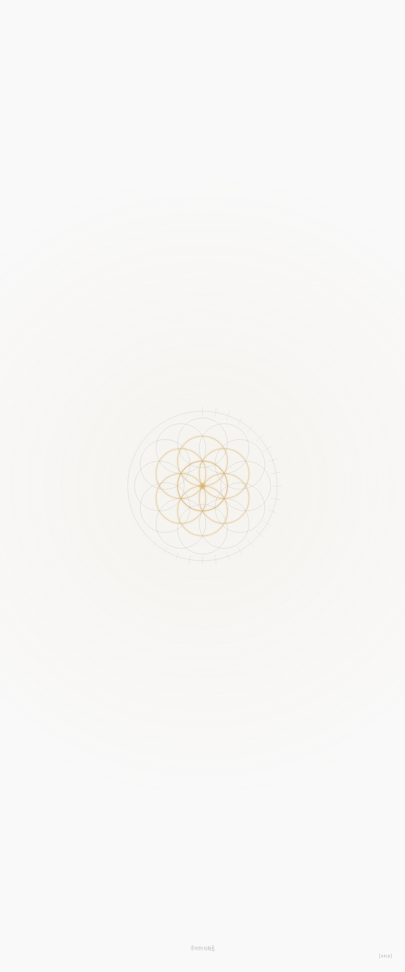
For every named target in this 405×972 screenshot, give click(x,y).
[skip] (385, 956)
